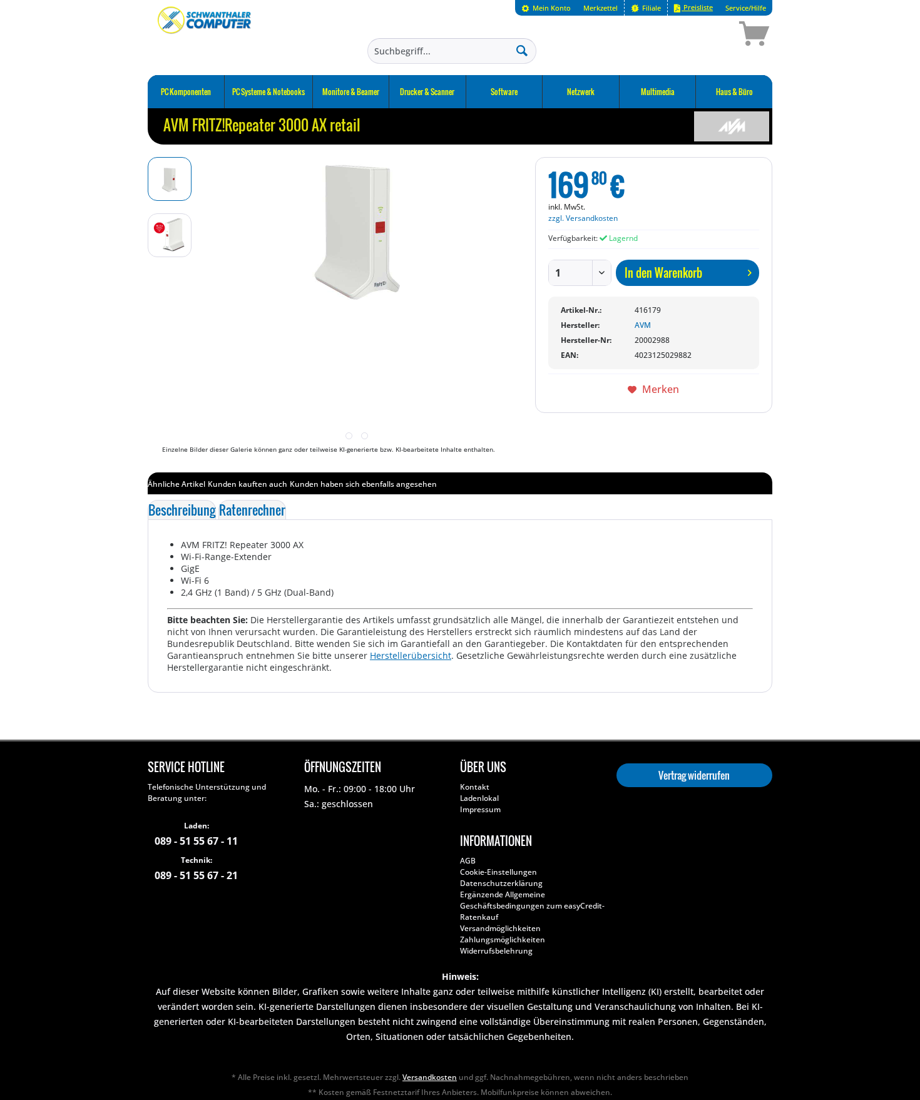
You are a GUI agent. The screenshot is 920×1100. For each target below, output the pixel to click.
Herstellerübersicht (410, 655)
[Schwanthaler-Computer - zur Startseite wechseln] (205, 35)
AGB (468, 860)
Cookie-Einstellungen (498, 872)
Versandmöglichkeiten (500, 928)
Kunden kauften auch (247, 484)
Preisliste (697, 7)
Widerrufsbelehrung (496, 950)
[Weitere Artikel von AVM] (731, 126)
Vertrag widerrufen (694, 775)
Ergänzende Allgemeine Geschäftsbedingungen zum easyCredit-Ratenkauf (532, 905)
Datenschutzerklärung (501, 883)
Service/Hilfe (745, 8)
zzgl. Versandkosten (583, 218)
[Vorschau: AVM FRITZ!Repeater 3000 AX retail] (170, 179)
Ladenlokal (479, 798)
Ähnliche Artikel (176, 484)
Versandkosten (429, 1077)
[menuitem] (546, 8)
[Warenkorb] (709, 35)
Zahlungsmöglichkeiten (502, 939)
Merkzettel (600, 8)
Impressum (480, 809)
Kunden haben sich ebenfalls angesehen (363, 484)
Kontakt (474, 787)
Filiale (650, 8)
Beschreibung (181, 510)
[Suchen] (522, 50)
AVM (643, 325)
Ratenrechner (252, 510)
